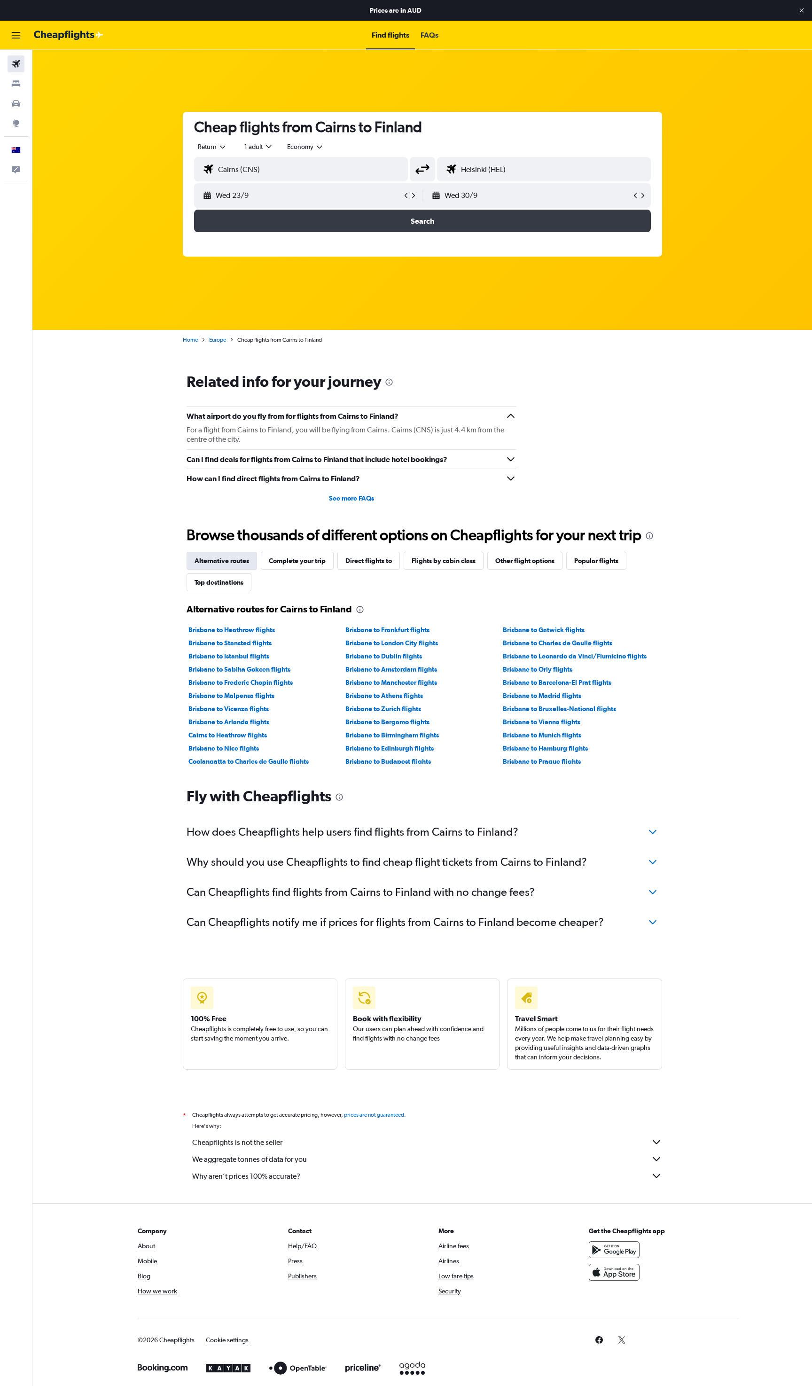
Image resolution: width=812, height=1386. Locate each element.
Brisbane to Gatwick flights (544, 630)
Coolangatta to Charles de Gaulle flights (248, 761)
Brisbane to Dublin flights (383, 656)
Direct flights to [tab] (368, 560)
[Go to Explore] (16, 123)
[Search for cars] (16, 103)
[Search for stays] (16, 83)
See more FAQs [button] (351, 498)
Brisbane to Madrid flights (542, 695)
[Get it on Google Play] (614, 1249)
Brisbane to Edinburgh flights (389, 748)
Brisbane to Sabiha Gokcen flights (239, 669)
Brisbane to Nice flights (223, 748)
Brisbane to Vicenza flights (228, 709)
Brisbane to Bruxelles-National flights (559, 709)
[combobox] (212, 146)
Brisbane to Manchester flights (391, 682)
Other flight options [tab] (524, 560)
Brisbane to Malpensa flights (231, 695)
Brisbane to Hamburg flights (545, 748)
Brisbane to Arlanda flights (228, 722)
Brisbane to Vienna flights (541, 722)
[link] (599, 1340)
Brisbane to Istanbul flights (228, 656)
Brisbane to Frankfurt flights (387, 630)
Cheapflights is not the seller (237, 1142)
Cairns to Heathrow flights (227, 735)
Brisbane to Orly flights (537, 669)
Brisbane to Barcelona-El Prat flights (557, 682)
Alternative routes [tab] (222, 560)
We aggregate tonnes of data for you (249, 1159)
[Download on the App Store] (614, 1272)
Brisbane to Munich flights (542, 735)
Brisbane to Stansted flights (230, 643)
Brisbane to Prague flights (542, 761)
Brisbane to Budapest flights (388, 761)
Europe (217, 340)
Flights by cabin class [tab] (444, 560)
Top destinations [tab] (219, 582)
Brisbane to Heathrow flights (231, 630)
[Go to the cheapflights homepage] (68, 35)
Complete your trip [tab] (297, 560)
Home (190, 340)
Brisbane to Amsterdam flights (391, 669)
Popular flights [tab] (596, 560)
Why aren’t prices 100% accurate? (246, 1176)
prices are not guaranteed (374, 1115)
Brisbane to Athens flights (384, 695)
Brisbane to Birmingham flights (392, 735)
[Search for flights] (16, 64)
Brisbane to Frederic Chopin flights (240, 682)
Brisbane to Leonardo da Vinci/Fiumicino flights (575, 656)
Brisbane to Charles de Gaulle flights (557, 643)
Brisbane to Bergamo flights (387, 722)
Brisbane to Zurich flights (383, 709)
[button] (801, 10)
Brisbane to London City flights (391, 643)
